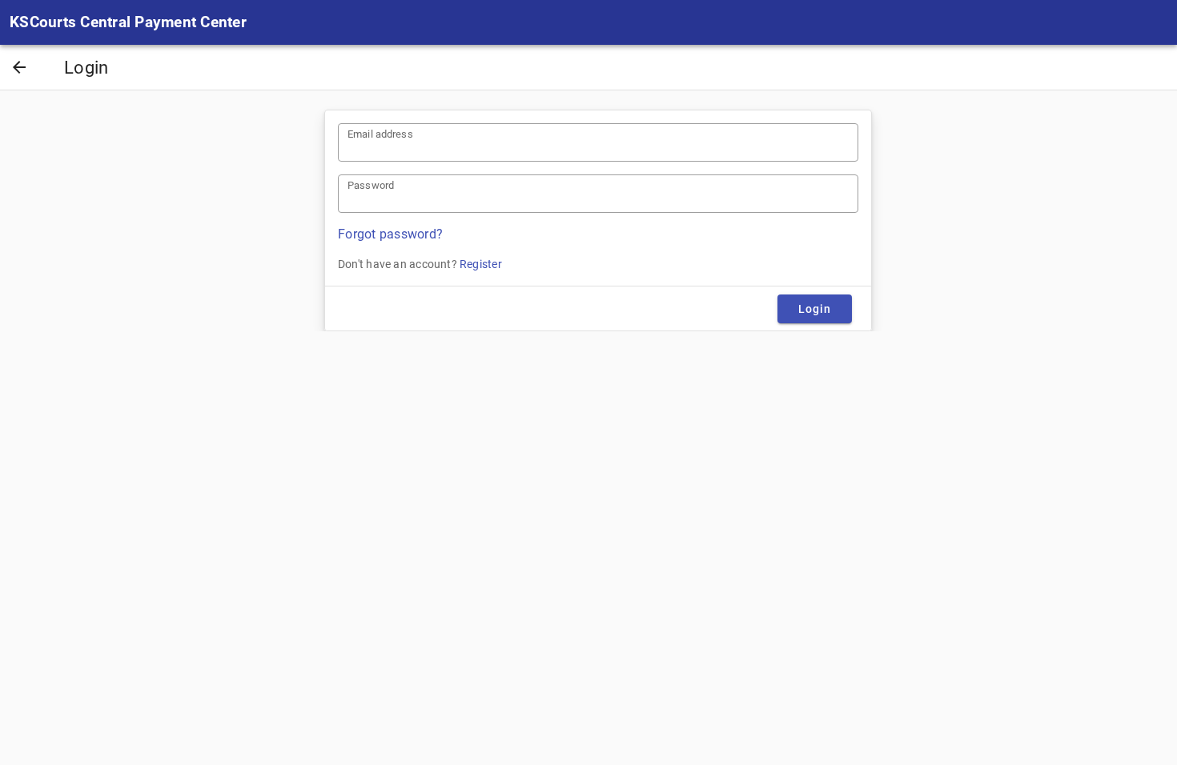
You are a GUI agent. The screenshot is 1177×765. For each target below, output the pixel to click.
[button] (19, 69)
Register (481, 264)
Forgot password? (390, 234)
